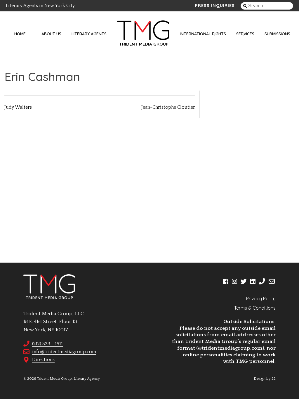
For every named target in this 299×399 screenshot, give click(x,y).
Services (245, 34)
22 (274, 379)
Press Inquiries (215, 5)
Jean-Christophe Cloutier (168, 107)
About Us (51, 34)
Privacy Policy (261, 298)
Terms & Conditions (255, 308)
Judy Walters (18, 107)
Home (20, 34)
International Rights (203, 34)
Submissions (277, 34)
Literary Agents (89, 34)
